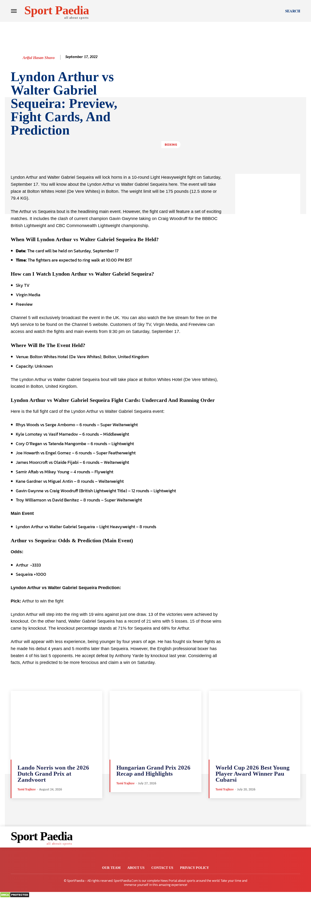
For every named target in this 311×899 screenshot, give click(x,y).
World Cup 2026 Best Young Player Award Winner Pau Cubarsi (253, 773)
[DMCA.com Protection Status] (14, 896)
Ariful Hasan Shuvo (39, 58)
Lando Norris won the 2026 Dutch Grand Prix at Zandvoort (53, 773)
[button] (292, 11)
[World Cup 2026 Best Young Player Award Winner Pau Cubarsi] (254, 725)
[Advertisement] (267, 247)
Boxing (171, 144)
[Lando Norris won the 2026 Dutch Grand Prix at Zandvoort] (56, 725)
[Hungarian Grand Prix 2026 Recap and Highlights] (155, 725)
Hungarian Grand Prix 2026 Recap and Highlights (153, 770)
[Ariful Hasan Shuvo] (16, 58)
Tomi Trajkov (26, 789)
